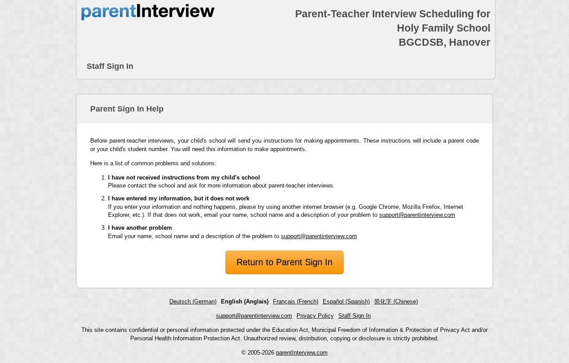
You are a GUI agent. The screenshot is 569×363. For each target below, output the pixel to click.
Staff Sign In (110, 66)
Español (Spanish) (346, 301)
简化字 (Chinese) (396, 301)
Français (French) (295, 301)
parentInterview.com (302, 352)
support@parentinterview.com (417, 214)
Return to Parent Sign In (284, 262)
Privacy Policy (315, 315)
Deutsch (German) (192, 301)
